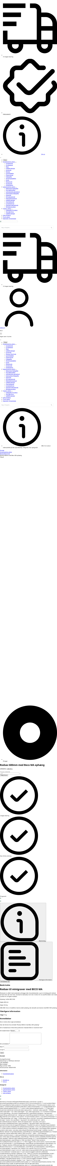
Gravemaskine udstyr (9, 162)
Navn (2, 1047)
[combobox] (26, 227)
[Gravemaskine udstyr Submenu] (15, 344)
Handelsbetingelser (8, 1074)
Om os (5, 1082)
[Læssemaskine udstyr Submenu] (16, 187)
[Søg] (51, 228)
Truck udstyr (6, 217)
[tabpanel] (28, 996)
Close (5, 160)
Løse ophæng (7, 215)
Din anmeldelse (5, 1044)
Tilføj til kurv (4, 775)
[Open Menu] (0, 157)
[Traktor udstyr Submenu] (12, 391)
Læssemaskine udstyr (9, 187)
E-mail (2, 1050)
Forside (2, 450)
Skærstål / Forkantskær (9, 218)
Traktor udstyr (7, 208)
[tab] (23, 922)
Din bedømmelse (5, 1031)
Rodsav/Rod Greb (5, 454)
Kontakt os (6, 1080)
